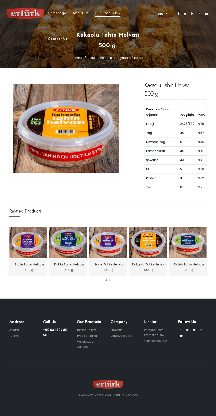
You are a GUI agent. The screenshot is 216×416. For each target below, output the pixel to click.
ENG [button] (160, 14)
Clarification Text (155, 341)
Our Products (106, 13)
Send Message (121, 336)
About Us (80, 13)
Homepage (57, 13)
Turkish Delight (86, 330)
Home (77, 58)
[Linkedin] (192, 14)
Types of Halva (131, 58)
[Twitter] (185, 14)
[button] (106, 280)
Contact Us (57, 38)
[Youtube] (206, 14)
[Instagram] (199, 14)
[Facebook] (178, 14)
